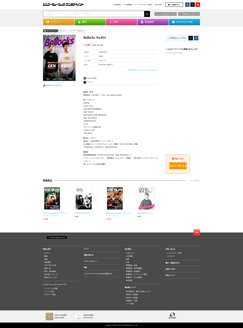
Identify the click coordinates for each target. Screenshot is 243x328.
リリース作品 (49, 291)
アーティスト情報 (50, 288)
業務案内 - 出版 (131, 265)
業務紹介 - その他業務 (134, 277)
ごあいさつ (130, 253)
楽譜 (46, 259)
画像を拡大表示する (54, 85)
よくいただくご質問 (174, 253)
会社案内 (117, 5)
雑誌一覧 (47, 268)
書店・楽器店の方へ (174, 4)
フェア (86, 249)
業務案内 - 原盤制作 (133, 271)
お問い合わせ (170, 249)
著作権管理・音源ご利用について (138, 291)
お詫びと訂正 (170, 269)
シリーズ (71, 31)
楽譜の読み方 (89, 255)
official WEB (91, 78)
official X (90, 82)
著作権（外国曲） (132, 294)
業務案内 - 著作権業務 (134, 268)
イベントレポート (90, 261)
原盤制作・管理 (131, 301)
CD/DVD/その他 (50, 265)
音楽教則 (47, 262)
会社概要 (129, 256)
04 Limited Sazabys (175, 53)
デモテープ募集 (50, 294)
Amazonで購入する (178, 166)
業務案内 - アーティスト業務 (136, 274)
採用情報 (129, 5)
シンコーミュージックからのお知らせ (98, 274)
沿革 (127, 262)
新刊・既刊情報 (50, 271)
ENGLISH (158, 5)
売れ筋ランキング (50, 274)
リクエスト (171, 256)
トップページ (52, 31)
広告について (170, 275)
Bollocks (80, 31)
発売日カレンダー (50, 277)
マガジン (62, 31)
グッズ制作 (130, 304)
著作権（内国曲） (132, 298)
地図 (127, 259)
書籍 (46, 256)
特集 (85, 267)
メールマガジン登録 (144, 5)
